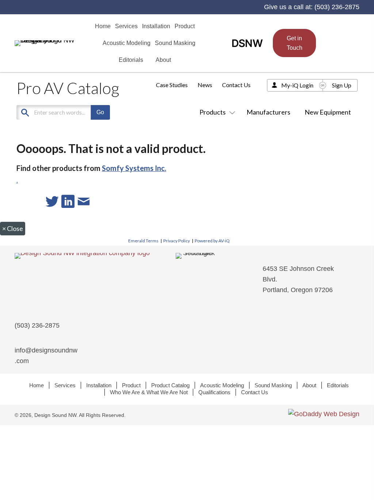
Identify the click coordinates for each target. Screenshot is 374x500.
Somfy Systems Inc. (134, 168)
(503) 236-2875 (336, 7)
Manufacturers (268, 112)
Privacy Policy (176, 240)
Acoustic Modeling (222, 385)
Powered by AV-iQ (212, 240)
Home (36, 385)
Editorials (338, 385)
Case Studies (172, 84)
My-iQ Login (297, 85)
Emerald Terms (143, 240)
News (205, 84)
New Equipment (328, 112)
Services (65, 385)
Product (131, 385)
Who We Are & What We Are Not (149, 392)
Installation (98, 385)
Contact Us (236, 84)
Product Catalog (170, 385)
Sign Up (341, 85)
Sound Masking (273, 385)
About (309, 385)
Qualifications (214, 392)
